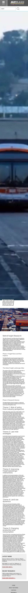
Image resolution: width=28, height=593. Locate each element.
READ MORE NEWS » (7, 567)
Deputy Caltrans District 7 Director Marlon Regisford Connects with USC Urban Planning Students (13, 560)
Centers (13, 590)
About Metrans (13, 588)
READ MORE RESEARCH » (8, 578)
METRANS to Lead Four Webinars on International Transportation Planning (11, 564)
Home (13, 585)
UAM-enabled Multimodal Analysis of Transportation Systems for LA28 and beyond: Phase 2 (12, 574)
